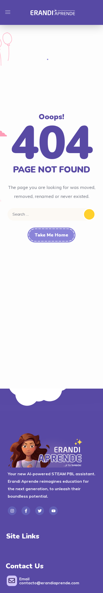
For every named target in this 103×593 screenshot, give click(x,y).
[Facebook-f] (26, 510)
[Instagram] (12, 510)
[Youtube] (53, 510)
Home (38, 59)
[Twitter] (39, 510)
